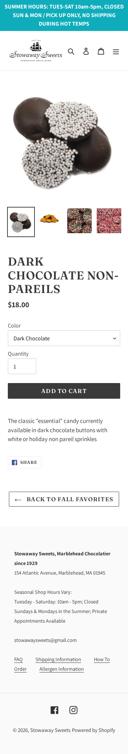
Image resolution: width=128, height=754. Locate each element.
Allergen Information (61, 668)
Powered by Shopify (93, 730)
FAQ (18, 659)
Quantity (18, 353)
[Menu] (115, 50)
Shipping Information (58, 659)
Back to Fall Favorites (69, 499)
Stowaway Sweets (50, 730)
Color (14, 325)
